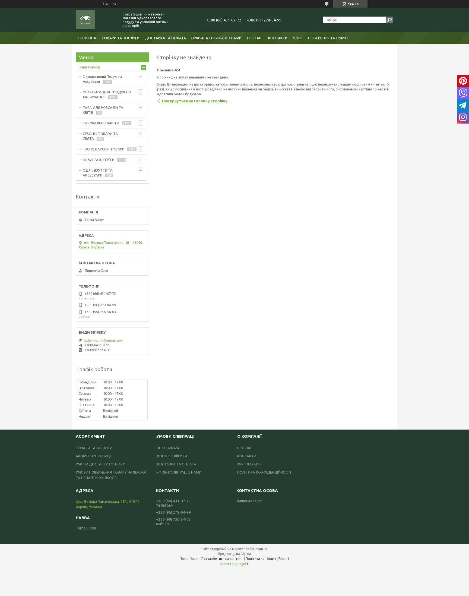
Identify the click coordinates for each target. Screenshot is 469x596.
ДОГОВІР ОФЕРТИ (171, 456)
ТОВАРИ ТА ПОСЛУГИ (121, 38)
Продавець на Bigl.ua (234, 554)
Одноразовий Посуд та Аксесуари (102, 79)
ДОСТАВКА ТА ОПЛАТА (165, 38)
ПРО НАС (255, 38)
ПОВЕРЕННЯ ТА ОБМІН (328, 38)
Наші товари (89, 67)
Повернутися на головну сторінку (194, 101)
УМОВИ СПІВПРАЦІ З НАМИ (178, 472)
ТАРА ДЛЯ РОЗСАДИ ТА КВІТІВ (103, 110)
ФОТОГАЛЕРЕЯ (249, 464)
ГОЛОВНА (87, 38)
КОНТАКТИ (277, 38)
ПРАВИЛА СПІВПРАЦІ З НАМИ (216, 38)
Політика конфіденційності (267, 558)
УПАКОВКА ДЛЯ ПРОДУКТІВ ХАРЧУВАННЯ (107, 94)
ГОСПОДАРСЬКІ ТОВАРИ (104, 149)
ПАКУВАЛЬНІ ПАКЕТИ (101, 123)
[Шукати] (389, 20)
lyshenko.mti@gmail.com (103, 340)
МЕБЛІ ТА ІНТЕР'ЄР (98, 160)
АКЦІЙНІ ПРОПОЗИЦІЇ (94, 456)
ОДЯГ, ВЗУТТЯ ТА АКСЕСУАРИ (98, 172)
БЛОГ (298, 38)
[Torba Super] (96, 19)
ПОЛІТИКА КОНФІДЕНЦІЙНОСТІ (264, 472)
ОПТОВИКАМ (167, 448)
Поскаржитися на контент (222, 558)
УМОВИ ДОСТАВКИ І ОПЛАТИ (100, 464)
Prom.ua (261, 549)
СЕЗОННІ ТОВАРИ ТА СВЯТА (100, 136)
